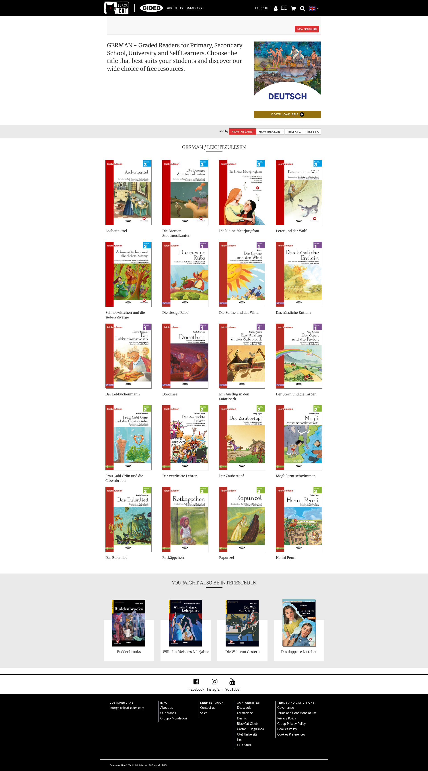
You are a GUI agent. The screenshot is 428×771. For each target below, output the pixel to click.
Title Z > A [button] (312, 131)
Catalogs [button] (194, 8)
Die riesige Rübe (175, 312)
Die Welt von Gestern (242, 652)
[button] (302, 8)
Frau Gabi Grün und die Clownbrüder (124, 478)
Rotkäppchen (173, 557)
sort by (223, 131)
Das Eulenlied (116, 557)
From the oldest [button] (270, 131)
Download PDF (285, 114)
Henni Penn (285, 557)
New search (305, 29)
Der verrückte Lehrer (179, 476)
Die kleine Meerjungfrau (239, 231)
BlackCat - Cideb (133, 8)
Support (262, 8)
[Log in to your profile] (276, 8)
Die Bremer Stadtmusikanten (176, 233)
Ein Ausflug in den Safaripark (234, 396)
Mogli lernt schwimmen (296, 476)
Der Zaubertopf (231, 476)
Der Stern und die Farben (296, 394)
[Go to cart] (293, 8)
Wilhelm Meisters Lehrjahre (186, 652)
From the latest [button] (242, 131)
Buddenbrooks (129, 652)
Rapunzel (226, 557)
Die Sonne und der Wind (239, 312)
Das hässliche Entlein (293, 312)
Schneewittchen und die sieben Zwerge (125, 314)
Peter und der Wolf (291, 231)
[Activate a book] (284, 8)
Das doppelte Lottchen (299, 652)
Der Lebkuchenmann (122, 394)
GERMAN (192, 147)
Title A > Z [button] (294, 131)
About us (175, 8)
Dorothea (169, 394)
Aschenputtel (116, 231)
